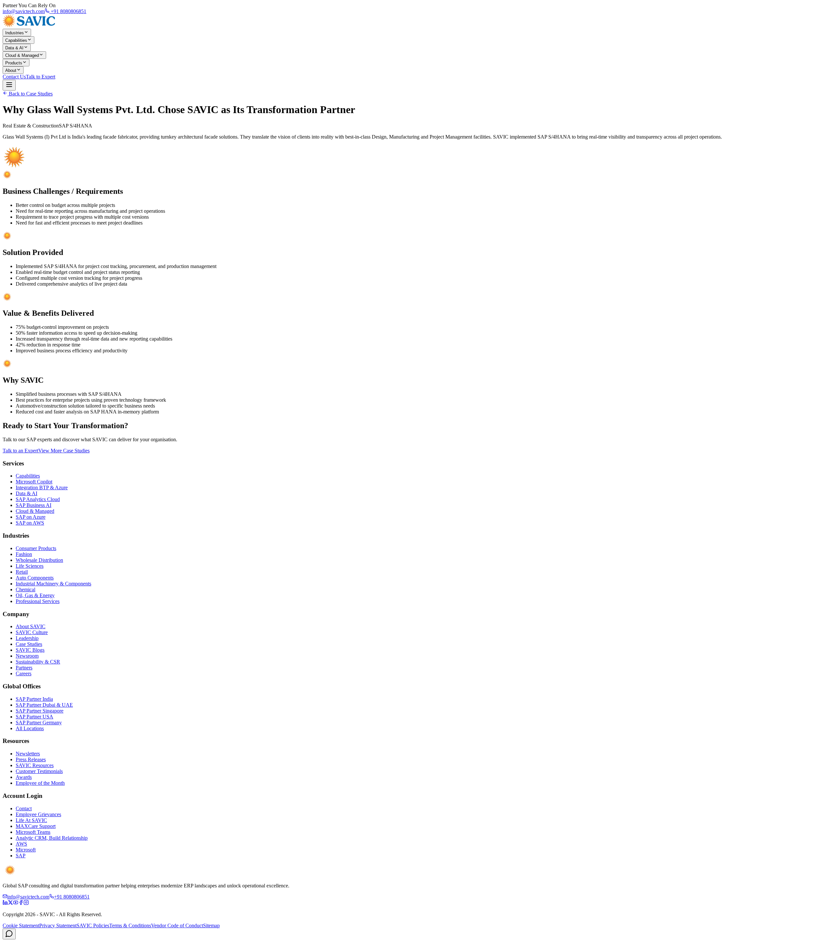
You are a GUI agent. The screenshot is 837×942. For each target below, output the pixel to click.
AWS (21, 844)
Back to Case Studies (30, 93)
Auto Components (35, 577)
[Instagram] (26, 903)
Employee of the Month (40, 783)
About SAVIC (30, 626)
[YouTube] (15, 903)
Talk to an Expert (20, 450)
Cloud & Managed (22, 55)
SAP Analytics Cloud (38, 499)
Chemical (25, 589)
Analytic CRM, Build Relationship (52, 838)
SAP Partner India (34, 699)
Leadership (27, 638)
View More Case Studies (64, 450)
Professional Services (38, 601)
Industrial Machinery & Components (53, 583)
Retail (22, 572)
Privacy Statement (58, 925)
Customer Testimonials (39, 771)
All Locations (30, 728)
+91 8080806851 (67, 11)
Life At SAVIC (31, 820)
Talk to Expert (40, 76)
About (10, 70)
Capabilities (16, 40)
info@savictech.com (24, 11)
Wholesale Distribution (39, 560)
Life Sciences (29, 566)
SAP (21, 855)
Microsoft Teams (33, 832)
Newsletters (28, 753)
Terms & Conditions (130, 925)
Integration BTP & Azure (42, 487)
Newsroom (27, 656)
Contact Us (14, 76)
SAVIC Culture (32, 632)
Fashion (24, 554)
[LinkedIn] (5, 903)
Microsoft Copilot (34, 481)
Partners (24, 667)
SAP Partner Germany (39, 722)
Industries (14, 32)
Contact (24, 808)
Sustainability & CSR (38, 661)
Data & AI (14, 47)
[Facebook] (21, 903)
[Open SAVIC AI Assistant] (9, 934)
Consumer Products (36, 548)
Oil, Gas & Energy (35, 595)
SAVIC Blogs (30, 650)
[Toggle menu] (9, 85)
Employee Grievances (38, 814)
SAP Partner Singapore (39, 711)
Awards (24, 777)
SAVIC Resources (35, 765)
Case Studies (29, 644)
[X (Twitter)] (10, 903)
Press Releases (31, 759)
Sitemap (211, 925)
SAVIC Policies (93, 925)
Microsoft (26, 849)
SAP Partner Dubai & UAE (44, 705)
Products (13, 62)
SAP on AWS (30, 523)
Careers (23, 673)
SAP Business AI (33, 505)
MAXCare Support (36, 826)
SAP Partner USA (34, 716)
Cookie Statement (21, 925)
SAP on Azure (30, 517)
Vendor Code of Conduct (177, 925)
